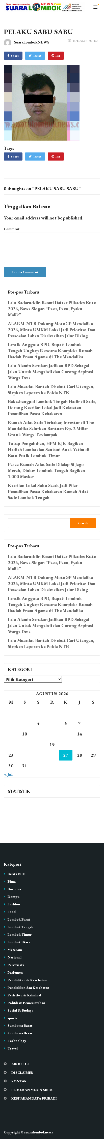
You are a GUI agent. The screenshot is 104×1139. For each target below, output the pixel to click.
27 (65, 755)
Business (14, 889)
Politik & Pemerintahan (26, 1002)
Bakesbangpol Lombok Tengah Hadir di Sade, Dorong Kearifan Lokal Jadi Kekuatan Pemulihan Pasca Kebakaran (52, 407)
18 (38, 744)
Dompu (13, 896)
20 (65, 744)
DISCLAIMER (22, 1072)
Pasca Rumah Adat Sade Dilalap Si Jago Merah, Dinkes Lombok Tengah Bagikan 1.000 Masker (46, 470)
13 (65, 734)
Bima (12, 881)
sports (12, 1018)
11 (38, 734)
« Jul (8, 774)
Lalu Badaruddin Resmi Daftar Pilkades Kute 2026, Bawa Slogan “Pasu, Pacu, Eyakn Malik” (52, 309)
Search (82, 523)
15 (93, 734)
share (15, 56)
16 (10, 744)
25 (38, 755)
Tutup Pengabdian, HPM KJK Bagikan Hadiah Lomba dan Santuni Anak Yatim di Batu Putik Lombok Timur (48, 449)
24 (24, 755)
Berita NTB (16, 874)
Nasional (14, 957)
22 (93, 744)
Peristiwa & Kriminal (24, 995)
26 (52, 755)
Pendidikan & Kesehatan (27, 980)
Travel (13, 1048)
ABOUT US (20, 1064)
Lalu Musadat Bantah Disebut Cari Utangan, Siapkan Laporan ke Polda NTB (51, 389)
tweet (37, 56)
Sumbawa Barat (20, 1025)
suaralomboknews (38, 1132)
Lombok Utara (19, 942)
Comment (11, 229)
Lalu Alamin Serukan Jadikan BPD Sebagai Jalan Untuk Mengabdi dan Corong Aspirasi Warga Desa (50, 372)
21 (79, 744)
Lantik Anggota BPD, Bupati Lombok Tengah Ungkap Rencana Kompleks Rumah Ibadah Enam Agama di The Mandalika (50, 351)
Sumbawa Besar (20, 1033)
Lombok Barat (19, 919)
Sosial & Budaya (20, 1010)
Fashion (14, 904)
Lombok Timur (20, 934)
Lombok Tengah (20, 927)
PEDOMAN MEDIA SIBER (32, 1089)
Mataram (15, 949)
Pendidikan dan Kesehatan (28, 987)
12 (52, 734)
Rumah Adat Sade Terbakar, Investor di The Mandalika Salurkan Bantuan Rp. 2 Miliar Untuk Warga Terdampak (51, 428)
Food (12, 911)
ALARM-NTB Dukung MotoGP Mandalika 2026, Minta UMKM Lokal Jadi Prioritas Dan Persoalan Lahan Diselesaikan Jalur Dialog (51, 330)
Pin (58, 56)
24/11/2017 (79, 41)
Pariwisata (16, 965)
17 (24, 744)
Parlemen (15, 972)
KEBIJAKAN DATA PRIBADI (34, 1098)
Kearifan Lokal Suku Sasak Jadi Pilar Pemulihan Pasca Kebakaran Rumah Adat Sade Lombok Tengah (48, 491)
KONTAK (19, 1081)
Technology (17, 1040)
